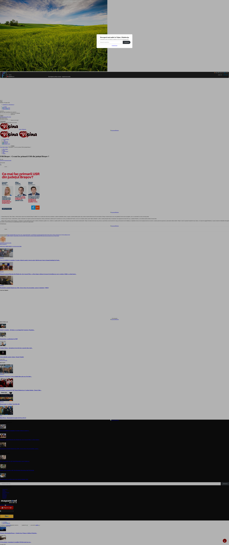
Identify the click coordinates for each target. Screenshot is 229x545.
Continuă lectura (114, 45)
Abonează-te (126, 42)
